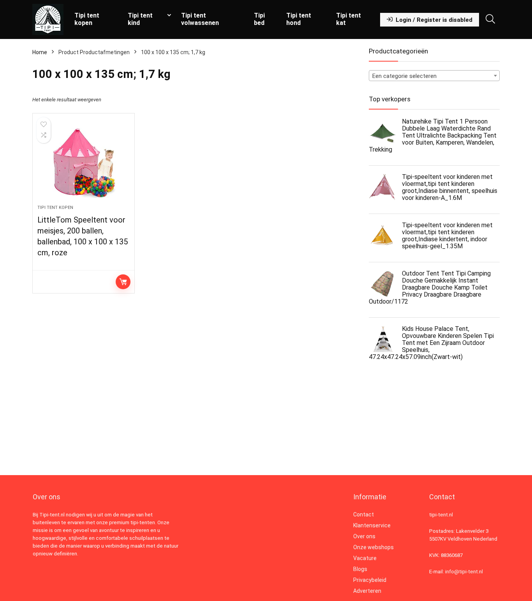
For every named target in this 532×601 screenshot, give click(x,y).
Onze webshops (373, 547)
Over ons (364, 536)
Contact (363, 514)
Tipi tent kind (140, 19)
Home (39, 52)
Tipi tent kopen (86, 19)
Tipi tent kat (348, 19)
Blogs (360, 569)
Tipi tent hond (298, 19)
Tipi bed (259, 19)
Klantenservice (372, 525)
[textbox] (434, 76)
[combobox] (434, 75)
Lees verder (123, 281)
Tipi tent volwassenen (200, 19)
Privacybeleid (369, 580)
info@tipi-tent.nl (464, 571)
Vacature (365, 558)
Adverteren (367, 591)
